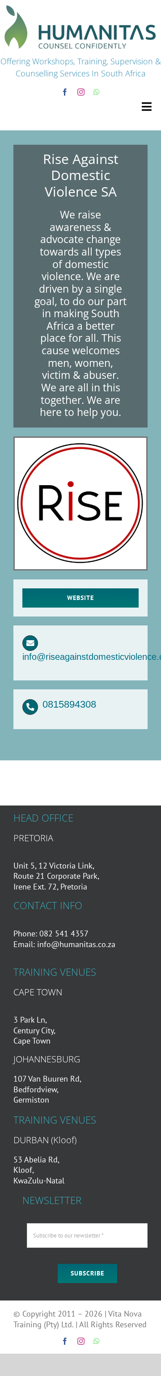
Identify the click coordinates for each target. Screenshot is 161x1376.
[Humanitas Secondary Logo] (80, 6)
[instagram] (81, 92)
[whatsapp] (96, 92)
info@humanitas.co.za (76, 944)
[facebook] (64, 92)
